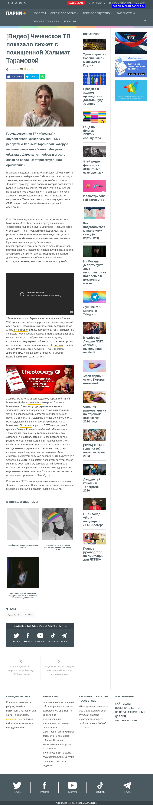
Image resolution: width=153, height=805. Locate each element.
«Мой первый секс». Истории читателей (94, 379)
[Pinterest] (25, 3)
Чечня (29, 614)
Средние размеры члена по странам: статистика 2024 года (94, 414)
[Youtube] (16, 3)
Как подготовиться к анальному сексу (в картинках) (94, 231)
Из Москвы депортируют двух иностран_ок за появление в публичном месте (94, 272)
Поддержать (76, 3)
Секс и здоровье (63, 13)
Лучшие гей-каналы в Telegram (92, 310)
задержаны (34, 402)
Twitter (34, 76)
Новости (39, 13)
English (70, 21)
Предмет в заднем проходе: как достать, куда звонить (93, 96)
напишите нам (14, 719)
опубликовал (20, 329)
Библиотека (126, 13)
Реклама (139, 3)
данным (58, 345)
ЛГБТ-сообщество (96, 13)
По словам (26, 425)
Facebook (17, 76)
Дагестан (14, 614)
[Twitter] (12, 3)
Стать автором (121, 3)
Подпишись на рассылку (128, 6)
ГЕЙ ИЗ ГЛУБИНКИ (45, 21)
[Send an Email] (20, 3)
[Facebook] (9, 3)
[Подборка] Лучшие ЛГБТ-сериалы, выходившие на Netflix (93, 345)
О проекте (98, 3)
